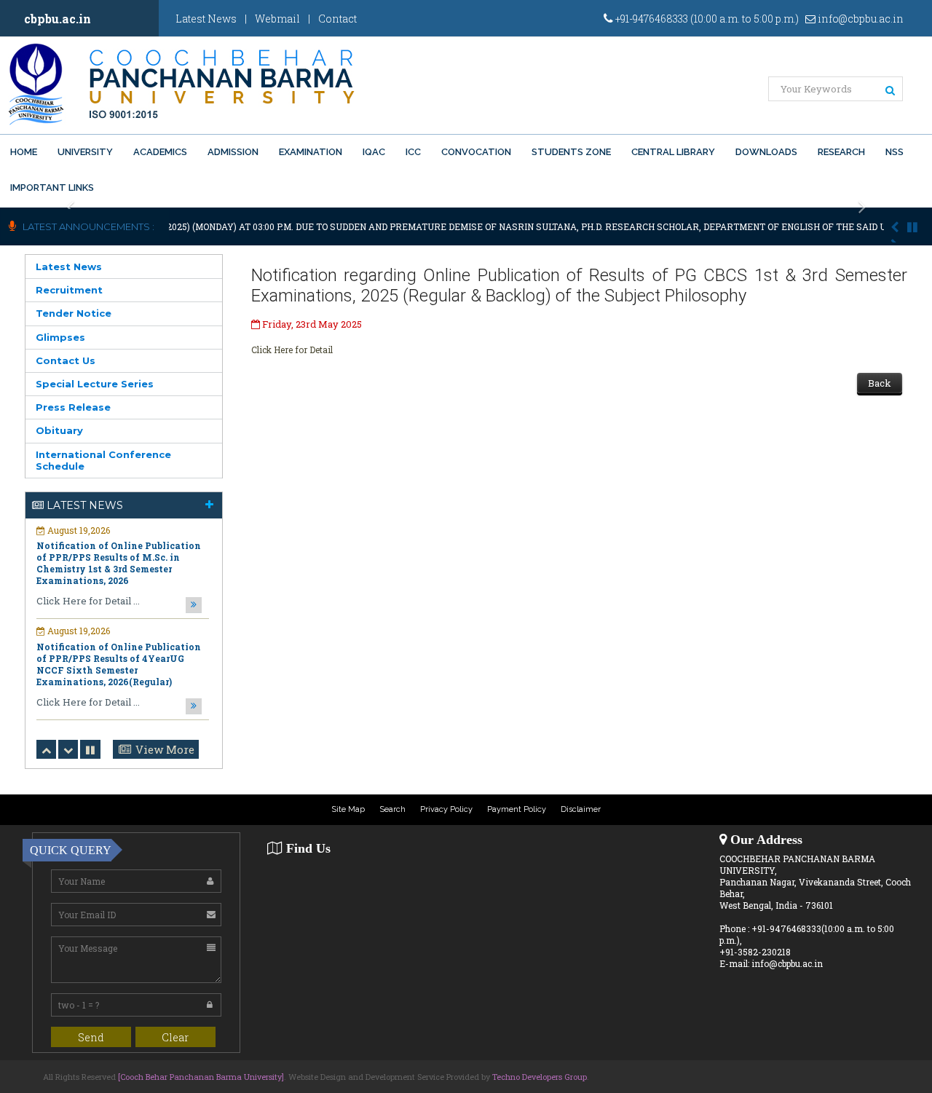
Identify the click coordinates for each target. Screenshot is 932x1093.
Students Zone (571, 151)
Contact (337, 18)
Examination (310, 151)
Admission (233, 151)
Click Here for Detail (292, 349)
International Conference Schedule (103, 460)
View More (164, 749)
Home (23, 151)
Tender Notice (73, 313)
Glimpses (60, 337)
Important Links (52, 187)
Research (841, 151)
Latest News (206, 18)
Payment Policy (516, 809)
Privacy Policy (446, 809)
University (85, 151)
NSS (894, 151)
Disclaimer (581, 809)
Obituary (59, 430)
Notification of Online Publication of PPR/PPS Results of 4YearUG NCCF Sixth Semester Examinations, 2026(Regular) (118, 664)
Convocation (476, 151)
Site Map (348, 809)
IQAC (374, 151)
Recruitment (69, 290)
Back (879, 383)
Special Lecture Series (95, 384)
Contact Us (65, 360)
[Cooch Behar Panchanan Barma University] (201, 1076)
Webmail (277, 18)
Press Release (73, 407)
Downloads (766, 151)
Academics (160, 151)
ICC (413, 151)
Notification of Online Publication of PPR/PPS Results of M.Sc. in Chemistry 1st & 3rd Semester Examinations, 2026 (118, 563)
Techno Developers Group (539, 1076)
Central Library (673, 151)
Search (392, 809)
